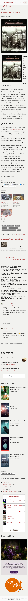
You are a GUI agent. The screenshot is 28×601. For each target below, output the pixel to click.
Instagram (10, 371)
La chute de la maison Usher (10, 491)
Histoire (4, 227)
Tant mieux (9, 522)
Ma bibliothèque (14, 496)
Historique (5, 7)
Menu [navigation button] (25, 2)
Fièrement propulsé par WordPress (17, 598)
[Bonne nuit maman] (4, 512)
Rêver (4, 489)
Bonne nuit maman (11, 511)
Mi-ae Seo (9, 507)
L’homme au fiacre (11, 12)
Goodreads (4, 371)
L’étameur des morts (15, 129)
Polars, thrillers (14, 7)
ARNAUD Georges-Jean (7, 225)
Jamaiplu (5, 487)
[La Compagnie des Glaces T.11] (6, 212)
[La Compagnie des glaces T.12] (18, 197)
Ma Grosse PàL (11, 364)
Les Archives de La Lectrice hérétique (11, 598)
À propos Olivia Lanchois (12, 239)
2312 (4, 482)
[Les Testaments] (4, 501)
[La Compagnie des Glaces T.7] (6, 197)
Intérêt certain (13, 227)
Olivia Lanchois (20, 234)
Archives (3, 471)
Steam (16, 371)
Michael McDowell (11, 518)
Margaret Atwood (11, 501)
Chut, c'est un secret (12, 505)
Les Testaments (11, 500)
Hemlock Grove (7, 484)
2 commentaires (23, 15)
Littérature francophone (8, 230)
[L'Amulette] (4, 517)
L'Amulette (9, 516)
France (17, 225)
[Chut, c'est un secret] (4, 506)
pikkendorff (8, 304)
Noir (19, 230)
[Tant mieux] (4, 523)
